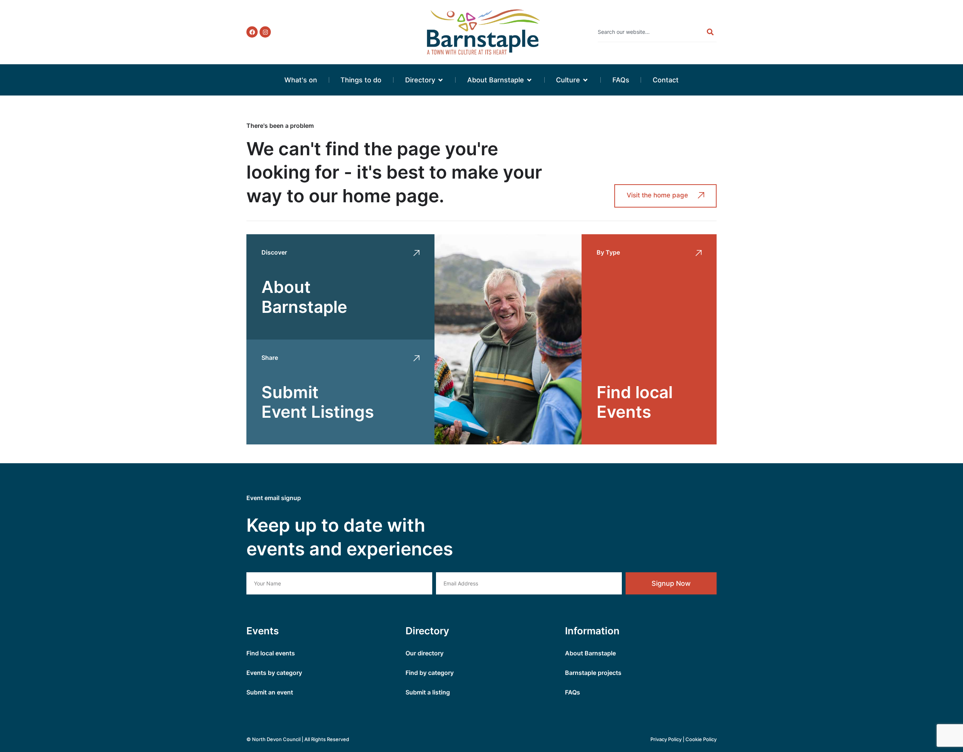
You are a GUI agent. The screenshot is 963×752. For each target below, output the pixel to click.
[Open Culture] (585, 80)
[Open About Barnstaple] (529, 80)
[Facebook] (252, 32)
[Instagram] (265, 32)
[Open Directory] (440, 80)
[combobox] (648, 32)
